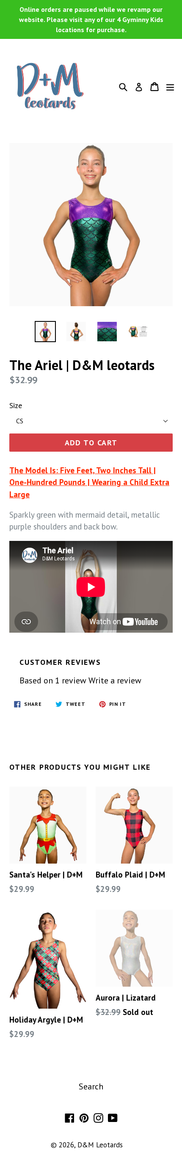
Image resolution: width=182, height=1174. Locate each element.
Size (15, 405)
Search (91, 1086)
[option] (45, 331)
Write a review (114, 680)
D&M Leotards (100, 1144)
